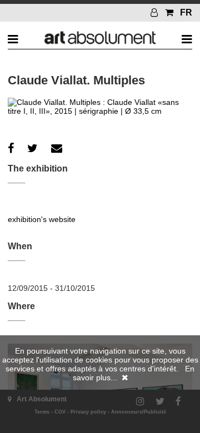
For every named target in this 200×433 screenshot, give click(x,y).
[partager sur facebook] (11, 148)
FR (186, 12)
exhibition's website (42, 219)
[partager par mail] (56, 148)
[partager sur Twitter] (32, 148)
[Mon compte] (156, 12)
